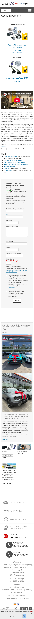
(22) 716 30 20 (18, 581)
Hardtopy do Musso (9, 166)
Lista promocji (7, 483)
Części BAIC (7, 168)
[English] (18, 604)
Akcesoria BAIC (8, 170)
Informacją (12, 287)
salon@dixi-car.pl (17, 578)
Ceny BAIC (5, 439)
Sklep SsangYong (22, 451)
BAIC (4, 457)
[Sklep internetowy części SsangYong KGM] (24, 447)
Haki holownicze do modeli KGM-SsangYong (16, 164)
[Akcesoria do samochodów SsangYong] (9, 447)
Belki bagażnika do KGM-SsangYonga (14, 160)
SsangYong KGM (7, 455)
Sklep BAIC (20, 453)
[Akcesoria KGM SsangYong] (17, 66)
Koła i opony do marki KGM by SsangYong (15, 162)
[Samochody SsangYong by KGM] (12, 3)
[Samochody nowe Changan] (22, 3)
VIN (7, 214)
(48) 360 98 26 (18, 587)
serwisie (3, 146)
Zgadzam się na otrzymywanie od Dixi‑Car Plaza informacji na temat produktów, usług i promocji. (16, 293)
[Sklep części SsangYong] (17, 33)
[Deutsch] (15, 604)
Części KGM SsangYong (10, 156)
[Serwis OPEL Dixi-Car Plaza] (26, 4)
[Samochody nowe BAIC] (17, 4)
